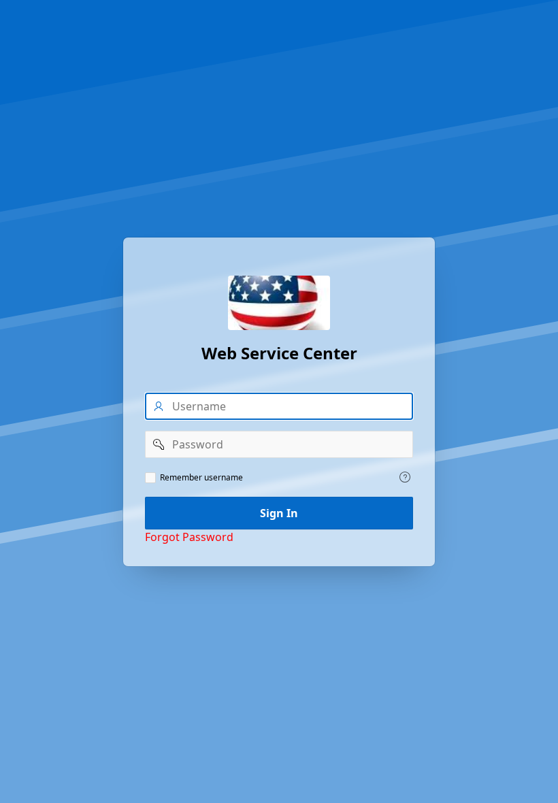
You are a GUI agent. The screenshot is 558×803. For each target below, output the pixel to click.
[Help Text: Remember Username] (405, 477)
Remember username (201, 477)
